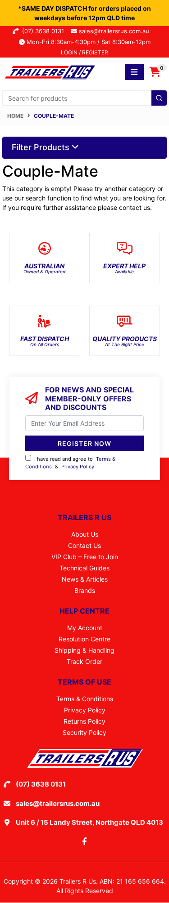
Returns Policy (84, 721)
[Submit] (159, 98)
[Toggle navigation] (134, 72)
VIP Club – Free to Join (84, 556)
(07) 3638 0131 (44, 31)
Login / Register (84, 52)
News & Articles (85, 579)
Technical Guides (84, 568)
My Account (84, 628)
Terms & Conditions (84, 699)
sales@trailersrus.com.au (116, 31)
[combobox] (84, 98)
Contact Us (84, 545)
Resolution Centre (84, 639)
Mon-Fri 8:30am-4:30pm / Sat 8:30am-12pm (88, 41)
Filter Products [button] (42, 147)
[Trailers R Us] (49, 71)
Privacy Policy (77, 466)
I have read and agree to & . (70, 463)
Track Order (84, 661)
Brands (84, 590)
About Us (84, 534)
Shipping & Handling (84, 650)
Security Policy (84, 732)
